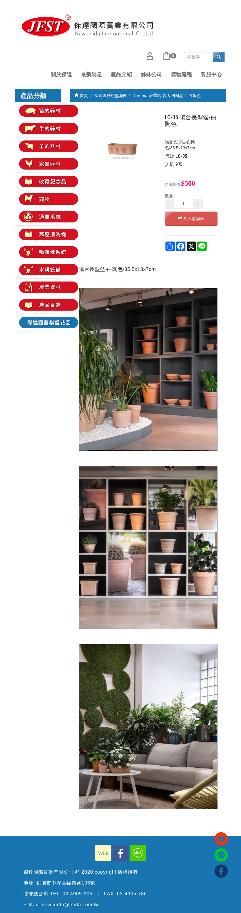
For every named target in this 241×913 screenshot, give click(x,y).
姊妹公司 (151, 74)
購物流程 (181, 74)
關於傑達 (61, 74)
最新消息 (91, 74)
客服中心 (211, 74)
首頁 (83, 95)
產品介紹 (121, 74)
